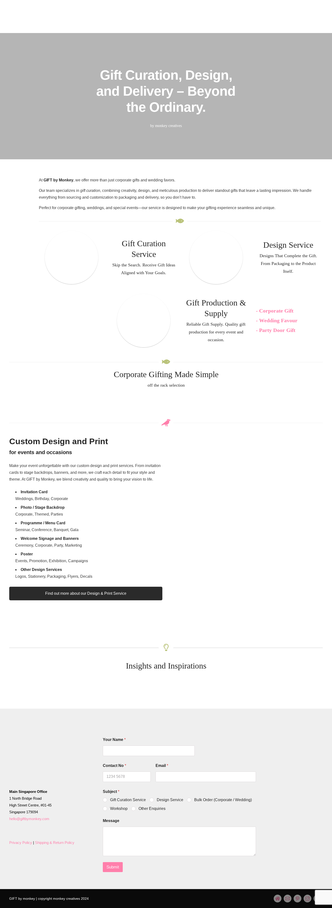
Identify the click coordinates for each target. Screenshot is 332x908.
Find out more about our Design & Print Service (85, 593)
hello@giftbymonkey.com (29, 819)
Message (111, 821)
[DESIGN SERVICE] (216, 257)
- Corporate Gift (274, 311)
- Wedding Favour (276, 320)
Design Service (170, 800)
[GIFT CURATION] (71, 257)
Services (115, 26)
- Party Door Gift (275, 330)
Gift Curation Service (128, 800)
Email (162, 766)
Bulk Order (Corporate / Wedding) (223, 800)
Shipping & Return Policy (54, 842)
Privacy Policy (20, 842)
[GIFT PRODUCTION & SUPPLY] (143, 320)
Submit (112, 867)
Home (95, 26)
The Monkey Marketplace (153, 26)
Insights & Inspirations (199, 26)
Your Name (114, 740)
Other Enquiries (152, 808)
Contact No (114, 766)
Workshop (119, 808)
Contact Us (233, 26)
